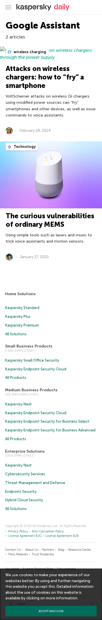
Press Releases (18, 554)
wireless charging (29, 52)
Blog (61, 550)
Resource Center (79, 550)
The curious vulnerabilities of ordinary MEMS (50, 220)
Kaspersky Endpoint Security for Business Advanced (50, 430)
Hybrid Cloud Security (24, 500)
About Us (31, 550)
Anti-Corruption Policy (48, 531)
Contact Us (13, 550)
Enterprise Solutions (25, 451)
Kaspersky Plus (18, 316)
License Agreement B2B (62, 536)
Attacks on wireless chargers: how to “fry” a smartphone (45, 77)
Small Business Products (28, 346)
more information (61, 598)
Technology (24, 146)
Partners (48, 550)
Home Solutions (20, 293)
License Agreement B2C (25, 536)
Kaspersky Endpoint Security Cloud (35, 369)
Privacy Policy (18, 531)
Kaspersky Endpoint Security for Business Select (47, 421)
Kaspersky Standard (22, 308)
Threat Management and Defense (35, 483)
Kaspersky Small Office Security (32, 360)
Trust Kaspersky (43, 554)
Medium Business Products (31, 390)
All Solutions (16, 334)
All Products (15, 377)
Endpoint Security (21, 491)
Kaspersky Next (18, 404)
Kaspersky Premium (22, 325)
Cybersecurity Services (25, 474)
